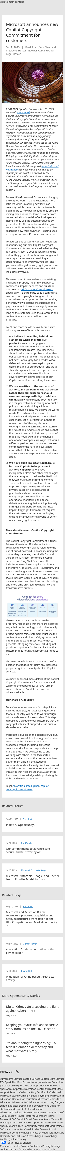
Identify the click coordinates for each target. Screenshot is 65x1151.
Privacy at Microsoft (41, 1132)
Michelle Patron (30, 943)
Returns (14, 1092)
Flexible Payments (38, 1095)
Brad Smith (28, 819)
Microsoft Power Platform (20, 1115)
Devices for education (24, 1099)
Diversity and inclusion (13, 1136)
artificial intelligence (27, 785)
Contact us (36, 1146)
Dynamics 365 (44, 1112)
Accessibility (34, 1136)
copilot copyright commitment (27, 787)
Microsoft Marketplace (51, 1125)
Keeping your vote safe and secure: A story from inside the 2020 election (32, 1027)
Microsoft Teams (45, 1115)
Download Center (34, 1088)
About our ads (47, 1149)
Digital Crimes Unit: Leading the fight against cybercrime (32, 1009)
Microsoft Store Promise (14, 1095)
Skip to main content (12, 1)
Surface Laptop (22, 1078)
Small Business (34, 1119)
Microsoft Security (25, 1112)
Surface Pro (6, 1078)
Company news (20, 1132)
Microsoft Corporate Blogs (33, 870)
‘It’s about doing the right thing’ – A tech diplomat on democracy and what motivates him (31, 1047)
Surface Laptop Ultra (43, 1078)
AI (13, 785)
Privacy (46, 1146)
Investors (59, 1132)
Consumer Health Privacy (14, 1146)
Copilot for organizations (36, 1082)
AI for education (34, 1109)
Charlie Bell (26, 971)
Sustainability (49, 1136)
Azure (47, 1119)
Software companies (11, 1129)
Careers (44, 1129)
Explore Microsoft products (30, 1085)
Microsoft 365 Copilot (12, 1119)
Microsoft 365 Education (26, 1102)
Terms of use (16, 1149)
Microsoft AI (7, 1112)
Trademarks (31, 1149)
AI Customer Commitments (37, 289)
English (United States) (13, 1139)
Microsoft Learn (21, 1122)
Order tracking (27, 1092)
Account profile (15, 1088)
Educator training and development (28, 1105)
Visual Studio (31, 1129)
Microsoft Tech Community (21, 1125)
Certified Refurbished (49, 1092)
